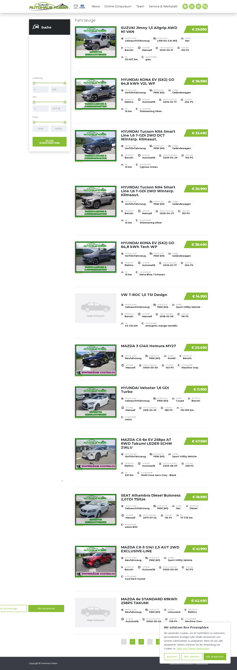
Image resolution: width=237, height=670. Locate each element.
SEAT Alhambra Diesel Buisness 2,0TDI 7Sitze (151, 497)
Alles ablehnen (192, 656)
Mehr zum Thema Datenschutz (193, 648)
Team (140, 6)
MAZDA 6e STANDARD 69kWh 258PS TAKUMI (149, 601)
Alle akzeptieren (214, 656)
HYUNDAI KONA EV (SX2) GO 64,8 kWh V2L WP (147, 81)
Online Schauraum (118, 6)
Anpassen (172, 656)
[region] (195, 643)
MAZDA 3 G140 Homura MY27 (148, 346)
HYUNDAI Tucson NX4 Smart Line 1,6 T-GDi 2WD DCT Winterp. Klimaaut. (148, 135)
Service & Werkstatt (163, 6)
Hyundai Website (82, 6)
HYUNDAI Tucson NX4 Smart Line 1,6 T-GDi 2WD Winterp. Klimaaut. (148, 191)
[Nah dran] (62, 481)
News (96, 6)
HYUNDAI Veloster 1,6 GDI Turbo (145, 390)
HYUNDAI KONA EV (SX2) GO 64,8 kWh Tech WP (147, 245)
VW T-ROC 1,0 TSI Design (144, 295)
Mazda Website (76, 6)
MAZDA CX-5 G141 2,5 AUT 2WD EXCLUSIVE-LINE (150, 549)
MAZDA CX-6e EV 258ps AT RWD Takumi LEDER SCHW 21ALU (146, 443)
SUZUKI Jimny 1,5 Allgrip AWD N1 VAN (149, 30)
